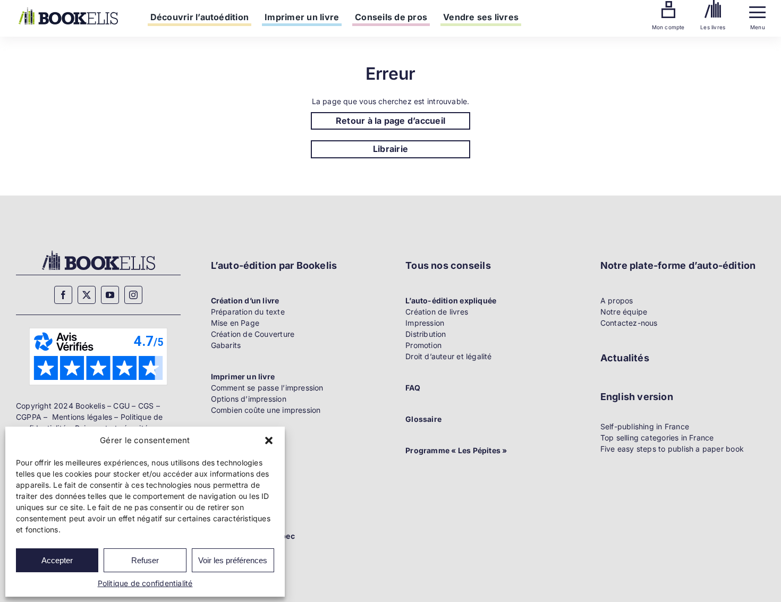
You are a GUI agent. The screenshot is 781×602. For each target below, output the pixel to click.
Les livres (712, 27)
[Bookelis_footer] (98, 252)
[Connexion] (668, 4)
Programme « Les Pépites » (456, 450)
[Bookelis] (68, 10)
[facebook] (63, 295)
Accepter (57, 560)
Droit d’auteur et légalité (448, 356)
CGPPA (28, 416)
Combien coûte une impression (266, 409)
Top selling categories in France (657, 437)
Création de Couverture (253, 333)
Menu (757, 27)
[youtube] (110, 295)
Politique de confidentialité (145, 583)
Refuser (145, 560)
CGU (121, 405)
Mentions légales (82, 416)
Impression (424, 322)
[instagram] (133, 295)
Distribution (425, 333)
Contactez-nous (629, 322)
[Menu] (757, 9)
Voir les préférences (232, 560)
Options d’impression (248, 398)
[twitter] (87, 295)
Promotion (423, 345)
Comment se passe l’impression (267, 387)
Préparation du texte (248, 311)
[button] (269, 440)
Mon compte (668, 27)
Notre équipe (624, 311)
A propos (616, 300)
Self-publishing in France (644, 426)
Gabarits (226, 345)
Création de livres (436, 311)
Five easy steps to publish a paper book (672, 448)
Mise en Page (235, 322)
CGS (146, 405)
